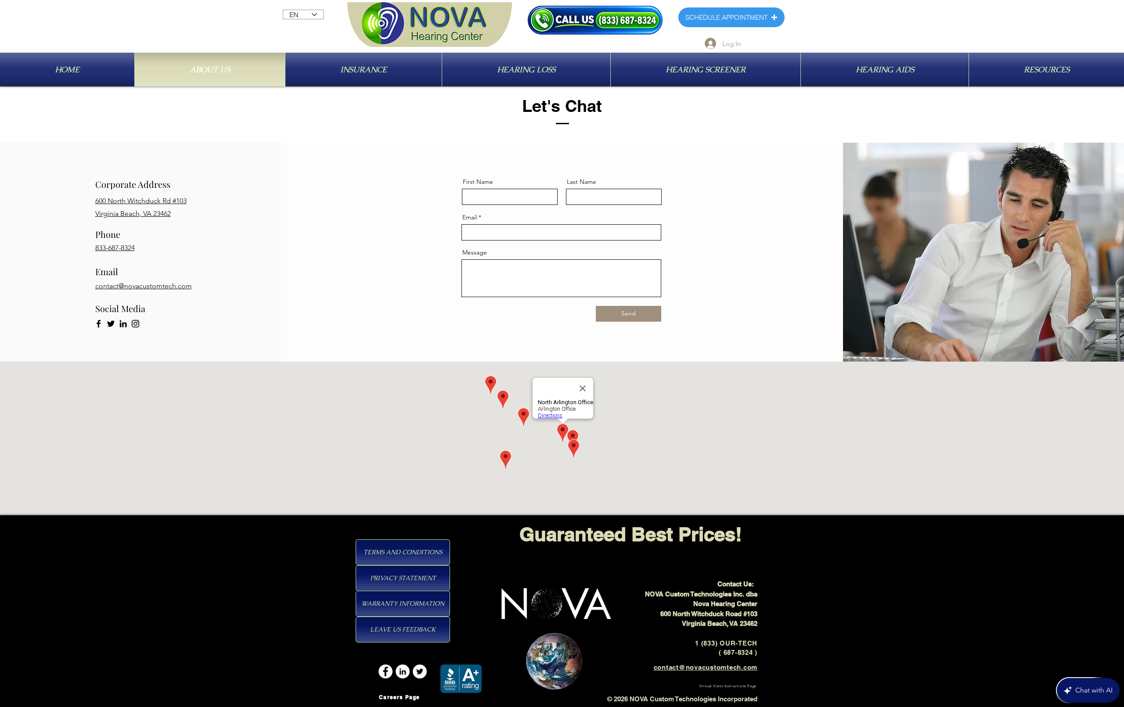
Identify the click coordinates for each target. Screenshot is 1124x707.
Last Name (581, 182)
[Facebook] (99, 324)
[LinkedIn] (123, 324)
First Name (478, 182)
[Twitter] (111, 324)
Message (474, 252)
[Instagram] (135, 324)
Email (469, 217)
